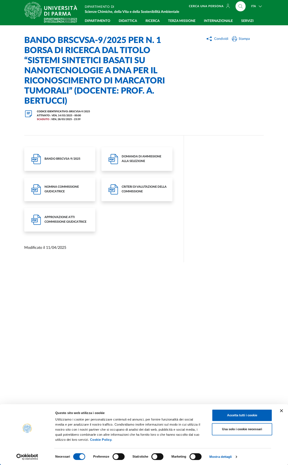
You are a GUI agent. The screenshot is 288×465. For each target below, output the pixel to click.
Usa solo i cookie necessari (242, 429)
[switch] (119, 456)
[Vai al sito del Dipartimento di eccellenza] (60, 20)
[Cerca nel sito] (241, 6)
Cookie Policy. (101, 439)
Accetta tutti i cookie (242, 415)
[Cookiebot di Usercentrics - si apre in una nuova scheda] (27, 457)
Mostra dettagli (220, 456)
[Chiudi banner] (281, 410)
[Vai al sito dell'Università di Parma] (52, 10)
